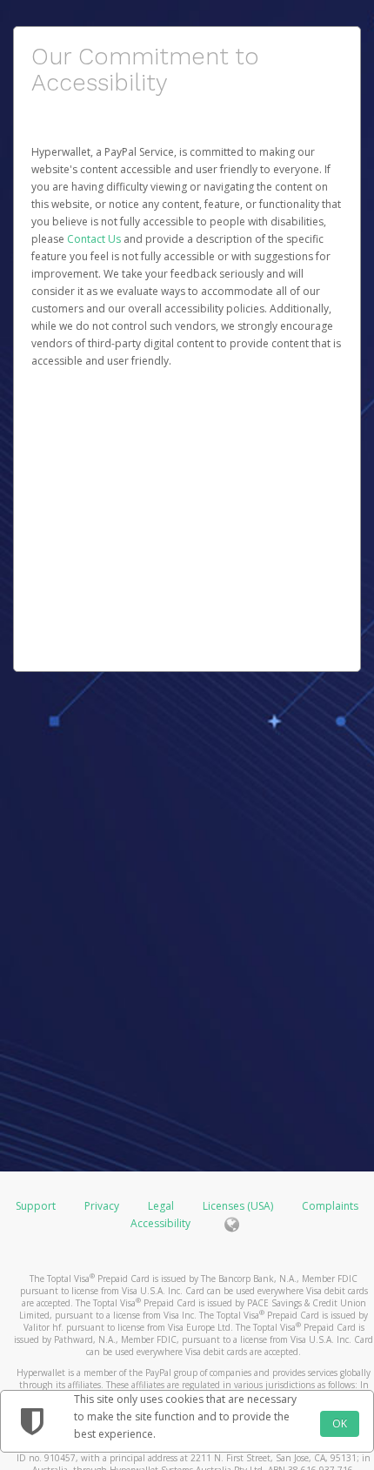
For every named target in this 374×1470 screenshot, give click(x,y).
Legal (161, 1205)
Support (36, 1205)
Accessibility (160, 1223)
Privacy (101, 1205)
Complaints (330, 1205)
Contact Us (95, 239)
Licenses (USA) (239, 1205)
